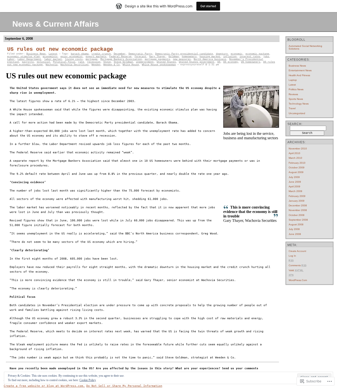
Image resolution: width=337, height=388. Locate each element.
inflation (230, 56)
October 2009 (296, 167)
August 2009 (296, 172)
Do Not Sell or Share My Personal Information (124, 386)
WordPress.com (298, 280)
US (218, 62)
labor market (53, 59)
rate (81, 62)
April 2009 (294, 186)
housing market (210, 56)
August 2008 (296, 224)
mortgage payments (157, 59)
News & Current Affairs (55, 23)
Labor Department (29, 59)
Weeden (96, 64)
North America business (210, 59)
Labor (11, 59)
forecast (140, 56)
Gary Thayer (157, 56)
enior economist (71, 56)
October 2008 (296, 215)
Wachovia (51, 64)
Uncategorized (297, 113)
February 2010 (297, 162)
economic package (257, 54)
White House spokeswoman (159, 64)
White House (131, 64)
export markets (96, 56)
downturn (222, 54)
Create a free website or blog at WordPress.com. (44, 386)
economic (237, 54)
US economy (230, 62)
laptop (293, 80)
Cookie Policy (87, 380)
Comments (298, 265)
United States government (196, 62)
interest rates (250, 56)
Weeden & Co (111, 64)
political (43, 62)
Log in (292, 255)
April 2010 (294, 153)
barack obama (80, 54)
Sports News (296, 99)
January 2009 (296, 200)
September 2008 (298, 219)
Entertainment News (300, 70)
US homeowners (250, 62)
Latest (53, 54)
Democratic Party (140, 54)
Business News (36, 54)
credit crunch (101, 54)
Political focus (64, 62)
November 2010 (298, 148)
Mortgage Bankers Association (121, 59)
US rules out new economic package (60, 49)
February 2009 (297, 196)
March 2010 (295, 158)
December (120, 54)
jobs (266, 56)
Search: (294, 124)
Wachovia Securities (74, 64)
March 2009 (295, 191)
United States (166, 62)
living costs (74, 59)
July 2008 (294, 229)
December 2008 (298, 205)
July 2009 (294, 177)
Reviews (293, 94)
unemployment (145, 62)
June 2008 (295, 234)
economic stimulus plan (23, 56)
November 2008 (298, 210)
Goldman (173, 56)
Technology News (299, 103)
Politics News (296, 89)
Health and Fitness (299, 75)
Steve (107, 62)
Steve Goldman (123, 62)
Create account (297, 251)
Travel (292, 108)
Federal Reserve (120, 56)
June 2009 (295, 181)
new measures (182, 59)
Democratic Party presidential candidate (184, 54)
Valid (296, 270)
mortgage (91, 59)
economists (50, 56)
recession (93, 62)
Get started (208, 6)
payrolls (28, 62)
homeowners (189, 56)
